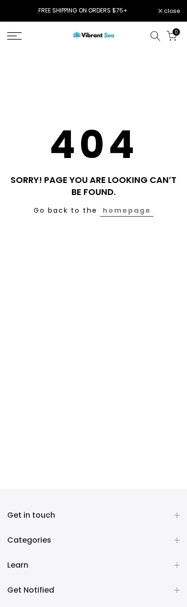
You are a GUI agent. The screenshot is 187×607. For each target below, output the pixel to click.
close (171, 11)
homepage (127, 210)
